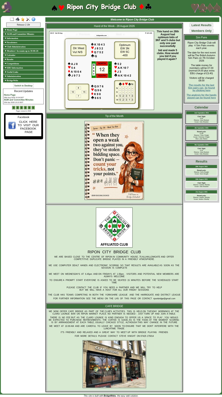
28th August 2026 (201, 166)
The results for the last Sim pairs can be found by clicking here (201, 88)
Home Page (11, 30)
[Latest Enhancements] (23, 19)
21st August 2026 (201, 192)
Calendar (10, 55)
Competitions (12, 63)
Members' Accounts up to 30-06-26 (22, 51)
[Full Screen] (12, 19)
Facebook (23, 117)
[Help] (34, 19)
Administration (13, 76)
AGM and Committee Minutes (20, 34)
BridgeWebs (12, 80)
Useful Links (12, 72)
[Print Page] (18, 19)
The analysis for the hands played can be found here (201, 96)
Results (9, 59)
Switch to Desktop (23, 85)
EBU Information (14, 68)
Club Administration (16, 46)
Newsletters (11, 42)
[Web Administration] (29, 19)
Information (12, 38)
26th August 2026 (201, 179)
